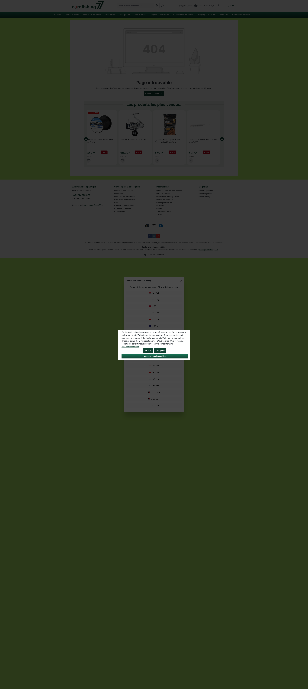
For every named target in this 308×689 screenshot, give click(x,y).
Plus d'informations (130, 346)
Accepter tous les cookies (155, 356)
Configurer (160, 350)
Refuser (148, 350)
